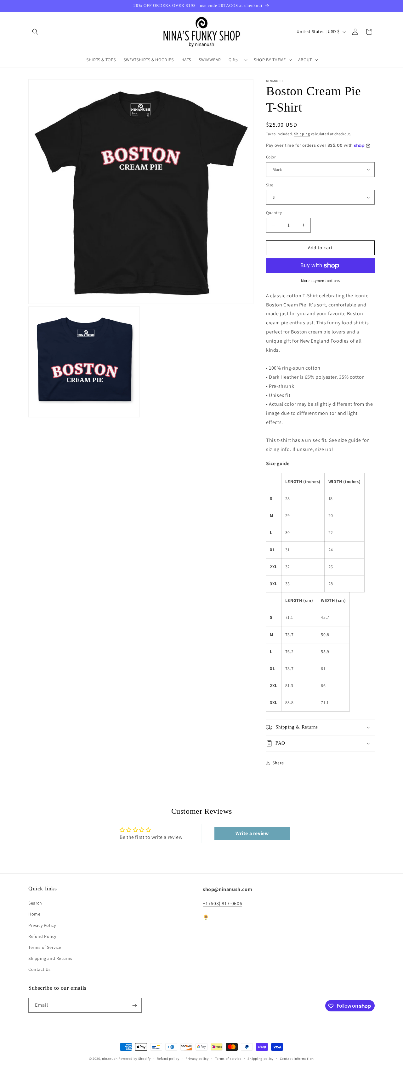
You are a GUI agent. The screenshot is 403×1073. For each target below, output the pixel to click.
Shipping (302, 133)
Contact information (297, 1058)
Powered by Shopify (134, 1058)
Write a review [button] (252, 833)
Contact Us (39, 969)
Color (270, 157)
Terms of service (228, 1058)
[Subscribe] (134, 1005)
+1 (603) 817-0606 (222, 903)
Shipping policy (260, 1058)
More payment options (320, 280)
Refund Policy (42, 936)
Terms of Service (44, 947)
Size (269, 185)
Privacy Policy (42, 925)
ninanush (110, 1058)
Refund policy (168, 1058)
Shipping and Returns (50, 958)
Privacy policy (197, 1058)
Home (34, 914)
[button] (35, 32)
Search (35, 903)
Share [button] (278, 763)
